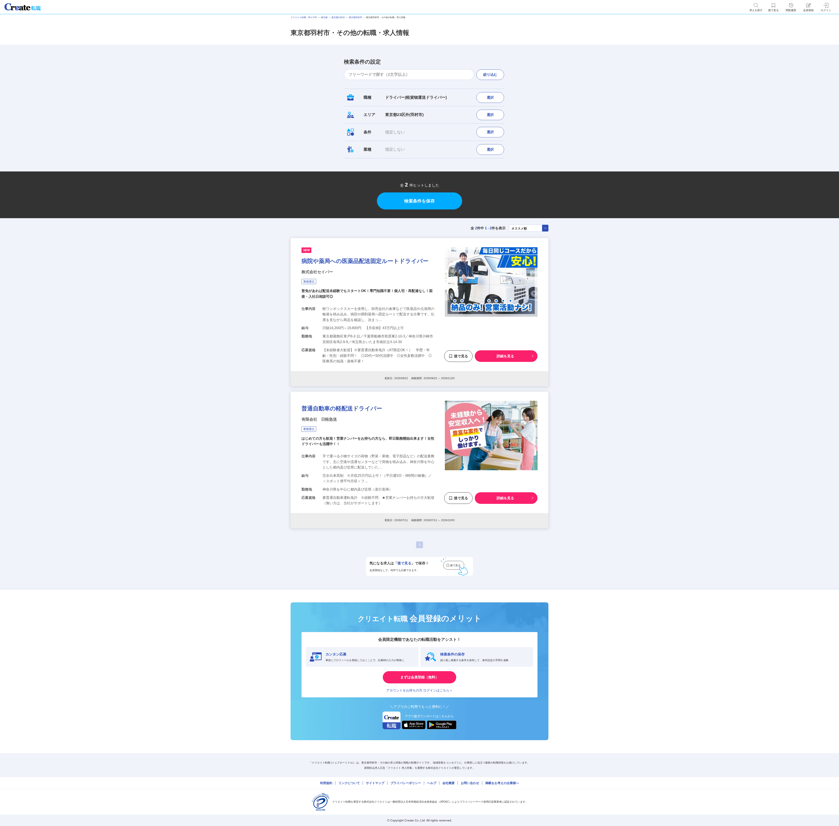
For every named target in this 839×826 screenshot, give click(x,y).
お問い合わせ (470, 783)
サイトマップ (375, 783)
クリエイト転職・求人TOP (304, 17)
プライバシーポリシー (405, 783)
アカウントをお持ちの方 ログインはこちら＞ (419, 690)
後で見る (461, 356)
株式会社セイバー (317, 272)
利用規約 (326, 783)
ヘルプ (431, 783)
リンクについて (349, 783)
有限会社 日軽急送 (319, 419)
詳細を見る (505, 356)
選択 (490, 97)
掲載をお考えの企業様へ (502, 783)
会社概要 (448, 783)
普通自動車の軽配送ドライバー (342, 408)
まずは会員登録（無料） (419, 677)
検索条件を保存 (419, 201)
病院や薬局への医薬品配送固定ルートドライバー (365, 261)
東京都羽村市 (355, 17)
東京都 (324, 17)
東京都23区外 (338, 17)
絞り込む (490, 74)
